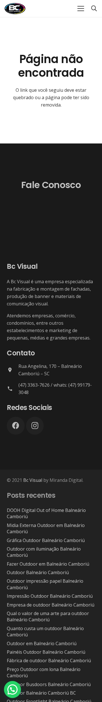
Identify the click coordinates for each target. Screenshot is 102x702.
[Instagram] (35, 426)
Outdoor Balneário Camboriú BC (41, 693)
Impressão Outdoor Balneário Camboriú (50, 596)
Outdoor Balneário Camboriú (38, 572)
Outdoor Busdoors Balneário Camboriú (49, 684)
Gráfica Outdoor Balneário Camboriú (46, 540)
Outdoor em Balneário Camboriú (41, 643)
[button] (81, 8)
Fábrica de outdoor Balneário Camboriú (49, 660)
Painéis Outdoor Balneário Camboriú (46, 652)
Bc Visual (32, 480)
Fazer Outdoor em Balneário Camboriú (48, 564)
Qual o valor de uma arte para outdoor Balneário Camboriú (48, 616)
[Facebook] (16, 426)
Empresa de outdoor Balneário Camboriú (50, 605)
